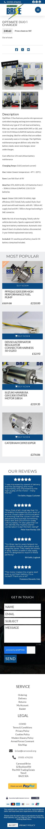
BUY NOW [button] (23, 336)
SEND (10, 658)
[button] (38, 10)
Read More (27, 819)
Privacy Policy (27, 825)
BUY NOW (22, 285)
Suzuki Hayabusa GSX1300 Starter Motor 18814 (16, 395)
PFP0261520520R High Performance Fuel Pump (19, 294)
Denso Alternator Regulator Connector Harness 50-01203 (19, 346)
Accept (13, 825)
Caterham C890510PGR (20, 443)
